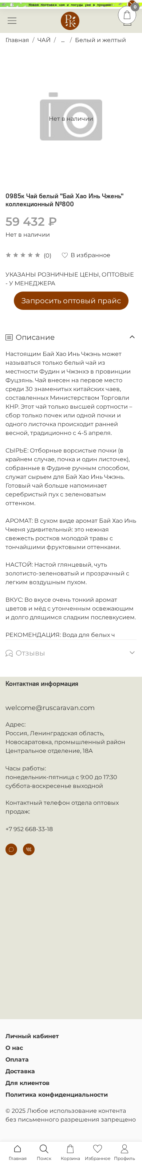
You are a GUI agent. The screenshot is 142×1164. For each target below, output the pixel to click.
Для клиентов (27, 1082)
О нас (14, 1047)
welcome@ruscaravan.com (50, 708)
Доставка (20, 1071)
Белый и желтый (100, 40)
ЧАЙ (44, 40)
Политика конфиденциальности (56, 1094)
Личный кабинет (32, 1036)
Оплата (17, 1059)
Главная (17, 40)
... (62, 40)
